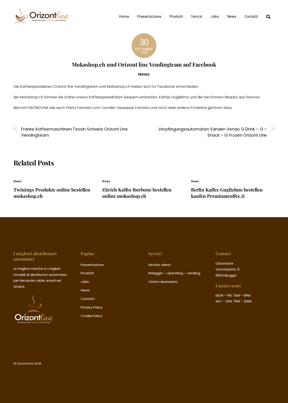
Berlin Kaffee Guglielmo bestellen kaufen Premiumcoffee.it (227, 192)
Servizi (196, 16)
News (231, 16)
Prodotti (176, 16)
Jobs (215, 16)
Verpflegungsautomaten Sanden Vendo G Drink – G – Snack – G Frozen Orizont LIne (212, 132)
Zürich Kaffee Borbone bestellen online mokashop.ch (136, 192)
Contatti (251, 16)
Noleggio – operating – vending (174, 273)
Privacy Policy (91, 307)
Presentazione (149, 16)
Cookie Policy (91, 316)
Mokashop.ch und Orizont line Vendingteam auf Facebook (144, 64)
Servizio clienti (159, 265)
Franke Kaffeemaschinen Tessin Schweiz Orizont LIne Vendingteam (74, 132)
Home (124, 16)
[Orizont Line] (42, 20)
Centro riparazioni (162, 281)
